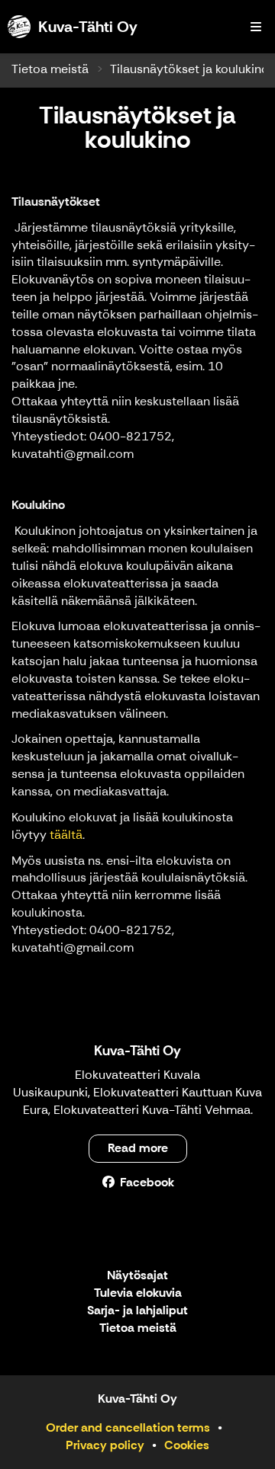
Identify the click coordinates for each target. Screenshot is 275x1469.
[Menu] (256, 26)
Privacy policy (105, 1445)
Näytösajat (137, 1276)
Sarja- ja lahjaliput (137, 1311)
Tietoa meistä (50, 69)
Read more (138, 1148)
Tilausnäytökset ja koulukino (189, 69)
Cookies (186, 1445)
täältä (66, 835)
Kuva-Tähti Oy (137, 1051)
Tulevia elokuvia (138, 1293)
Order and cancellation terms (128, 1427)
